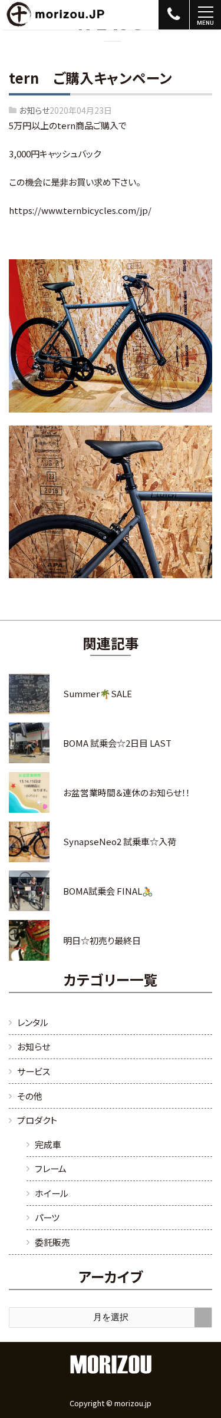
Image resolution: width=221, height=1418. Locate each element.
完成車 (48, 1144)
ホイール (51, 1193)
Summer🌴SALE (97, 693)
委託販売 (52, 1242)
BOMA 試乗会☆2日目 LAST (117, 743)
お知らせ (34, 110)
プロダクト (37, 1120)
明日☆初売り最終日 (102, 940)
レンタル (32, 1022)
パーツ (47, 1217)
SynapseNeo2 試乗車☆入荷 (119, 841)
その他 (29, 1096)
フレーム (51, 1168)
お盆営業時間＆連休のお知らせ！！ (126, 792)
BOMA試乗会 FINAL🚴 (108, 891)
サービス (33, 1071)
